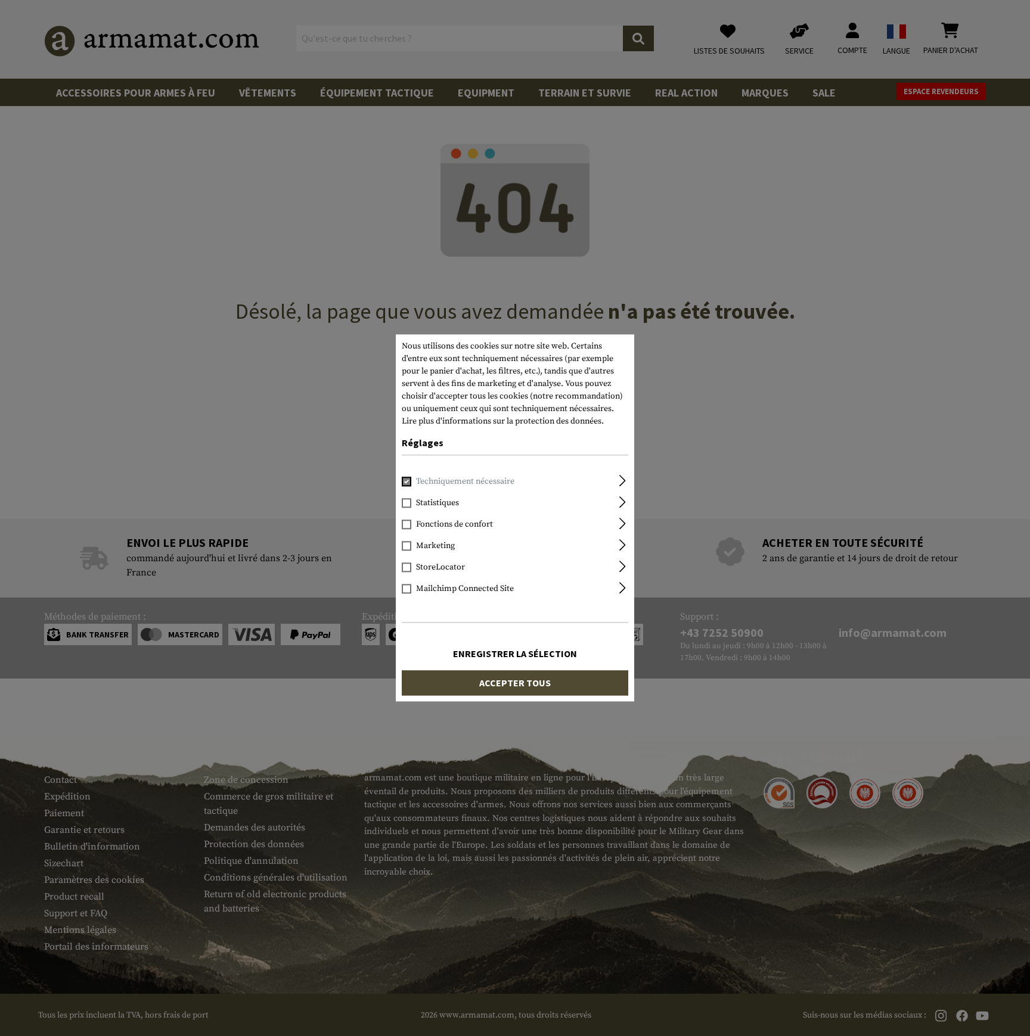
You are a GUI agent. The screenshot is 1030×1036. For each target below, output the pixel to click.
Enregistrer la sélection (515, 654)
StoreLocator (440, 567)
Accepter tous (515, 683)
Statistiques (437, 503)
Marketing (435, 546)
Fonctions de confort (454, 524)
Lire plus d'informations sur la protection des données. (503, 421)
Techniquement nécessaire (465, 482)
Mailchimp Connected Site (465, 589)
